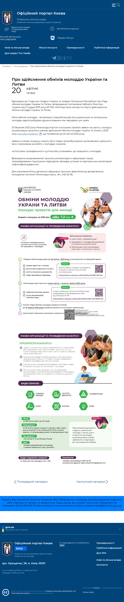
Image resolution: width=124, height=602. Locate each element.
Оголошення (20, 66)
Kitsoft (96, 588)
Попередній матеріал (32, 481)
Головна (6, 66)
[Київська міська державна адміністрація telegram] (54, 58)
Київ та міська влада (108, 560)
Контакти (102, 565)
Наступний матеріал (90, 481)
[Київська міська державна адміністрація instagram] (70, 58)
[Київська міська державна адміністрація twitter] (66, 58)
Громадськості (105, 543)
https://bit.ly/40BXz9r (27, 134)
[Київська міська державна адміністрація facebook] (58, 58)
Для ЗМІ (101, 553)
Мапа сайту (88, 592)
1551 (62, 545)
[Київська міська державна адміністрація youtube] (62, 58)
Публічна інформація (109, 548)
